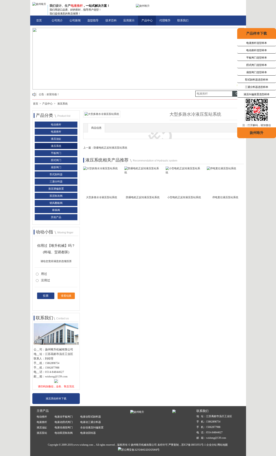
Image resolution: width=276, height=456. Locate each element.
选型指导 (93, 20)
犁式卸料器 (56, 174)
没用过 (45, 280)
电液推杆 (56, 131)
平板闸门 (56, 153)
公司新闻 (75, 20)
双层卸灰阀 (56, 195)
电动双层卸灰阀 (64, 432)
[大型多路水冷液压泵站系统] (100, 169)
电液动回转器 (88, 432)
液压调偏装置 (56, 188)
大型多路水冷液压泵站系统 (101, 197)
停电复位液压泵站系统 (225, 197)
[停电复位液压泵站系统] (221, 169)
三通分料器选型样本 (256, 87)
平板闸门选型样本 (256, 57)
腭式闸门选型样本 (256, 64)
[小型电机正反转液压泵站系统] (184, 174)
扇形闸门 (56, 167)
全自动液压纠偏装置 (92, 427)
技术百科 (111, 20)
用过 (44, 274)
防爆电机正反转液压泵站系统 (110, 147)
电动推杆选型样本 (256, 50)
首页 (39, 20)
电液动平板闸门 (64, 416)
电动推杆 (56, 124)
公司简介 (57, 20)
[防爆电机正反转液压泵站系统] (142, 174)
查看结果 (66, 295)
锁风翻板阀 (56, 202)
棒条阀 (56, 210)
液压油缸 (56, 138)
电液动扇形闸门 (64, 427)
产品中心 (147, 20)
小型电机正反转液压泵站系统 (184, 197)
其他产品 (56, 217)
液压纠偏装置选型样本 (257, 94)
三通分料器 (56, 181)
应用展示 (129, 20)
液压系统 (62, 103)
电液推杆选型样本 (256, 42)
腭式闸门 (56, 160)
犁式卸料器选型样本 (256, 79)
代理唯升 (165, 20)
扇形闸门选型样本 (256, 72)
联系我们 (182, 20)
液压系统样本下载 (56, 398)
